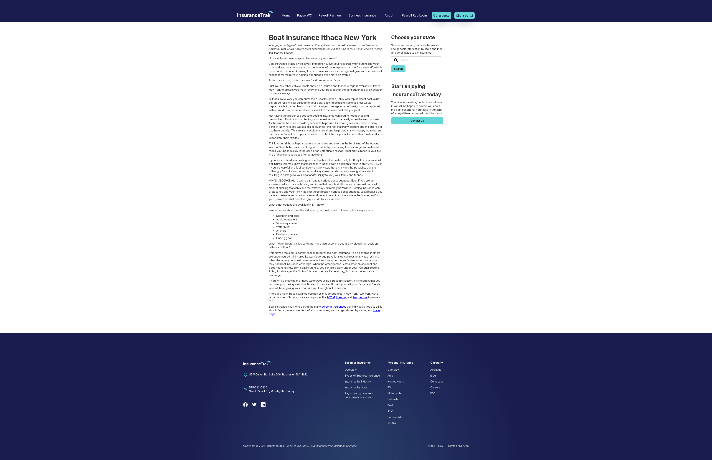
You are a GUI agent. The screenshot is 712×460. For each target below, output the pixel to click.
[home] (255, 15)
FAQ (432, 393)
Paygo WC (304, 15)
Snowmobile (395, 417)
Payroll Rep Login (414, 15)
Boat (390, 405)
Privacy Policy (434, 445)
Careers (435, 387)
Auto (390, 375)
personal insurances (334, 306)
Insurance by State (356, 387)
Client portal (464, 15)
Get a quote (441, 15)
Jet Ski (392, 423)
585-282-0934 (258, 387)
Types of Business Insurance (362, 375)
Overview (351, 369)
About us (435, 369)
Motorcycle (394, 393)
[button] (363, 15)
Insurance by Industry (358, 381)
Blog (433, 375)
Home (286, 15)
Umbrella (393, 399)
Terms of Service (458, 445)
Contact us (436, 381)
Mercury (341, 297)
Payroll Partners (330, 15)
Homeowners (396, 381)
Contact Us (417, 120)
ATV (390, 411)
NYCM (331, 297)
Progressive (360, 297)
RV (389, 387)
